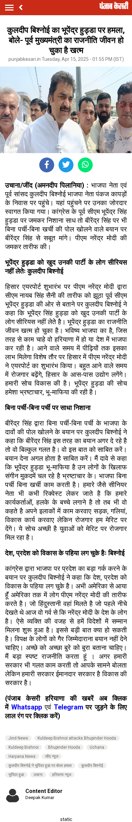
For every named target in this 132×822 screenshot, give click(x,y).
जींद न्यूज (51, 756)
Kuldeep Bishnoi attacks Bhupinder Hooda (77, 738)
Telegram (68, 707)
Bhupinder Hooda (64, 747)
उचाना (38, 774)
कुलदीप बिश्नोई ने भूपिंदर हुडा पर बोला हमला (40, 765)
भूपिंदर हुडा (16, 774)
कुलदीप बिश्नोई (92, 765)
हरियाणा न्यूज (61, 774)
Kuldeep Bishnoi (23, 747)
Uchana (97, 747)
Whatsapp (28, 707)
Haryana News (22, 756)
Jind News (18, 738)
